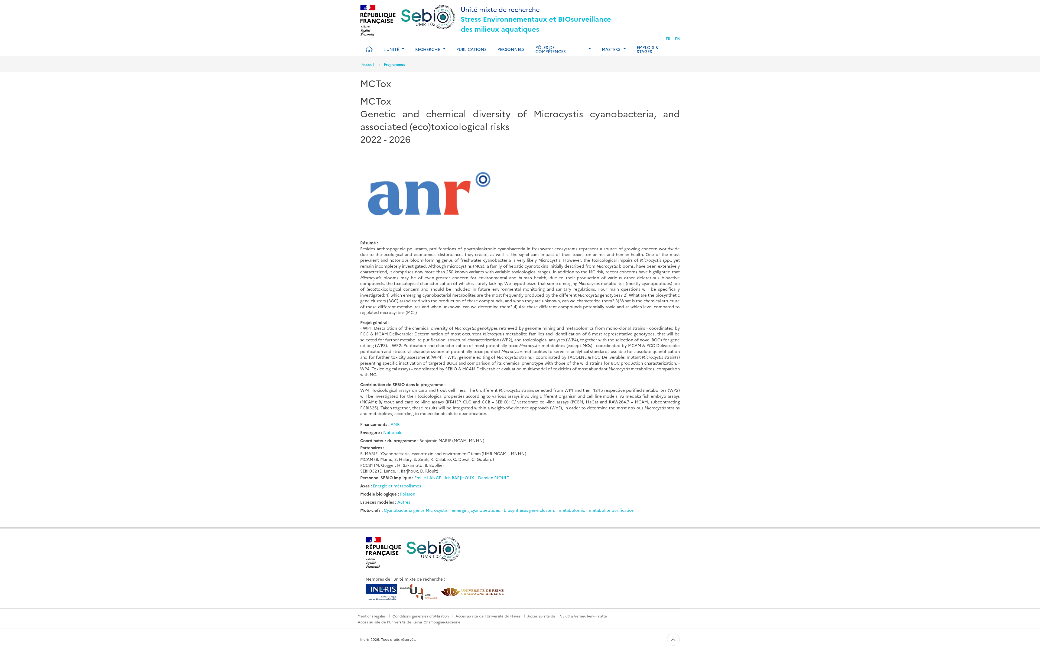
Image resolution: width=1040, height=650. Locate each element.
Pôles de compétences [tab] (550, 49)
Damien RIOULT (493, 477)
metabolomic (572, 510)
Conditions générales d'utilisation (420, 615)
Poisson (407, 494)
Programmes (394, 64)
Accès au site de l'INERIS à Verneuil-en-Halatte (567, 615)
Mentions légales (372, 615)
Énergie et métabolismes (397, 486)
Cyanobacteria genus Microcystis (416, 510)
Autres (403, 502)
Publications (471, 49)
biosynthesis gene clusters (529, 510)
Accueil (368, 64)
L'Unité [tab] (391, 49)
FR (668, 38)
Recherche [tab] (427, 49)
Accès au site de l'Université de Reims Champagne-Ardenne (409, 621)
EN (678, 38)
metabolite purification (611, 510)
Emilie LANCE (428, 477)
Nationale (392, 432)
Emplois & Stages (647, 49)
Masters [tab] (611, 49)
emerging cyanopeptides (475, 510)
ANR (395, 424)
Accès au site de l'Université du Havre (488, 615)
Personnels (511, 49)
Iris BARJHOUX (460, 477)
